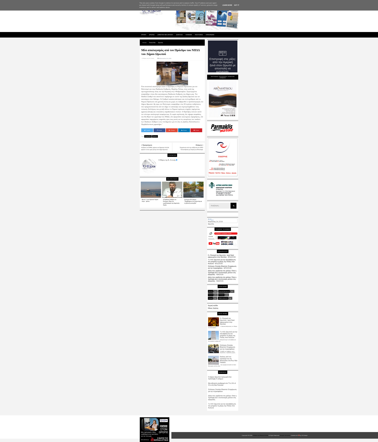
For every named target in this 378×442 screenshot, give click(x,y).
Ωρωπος (152, 34)
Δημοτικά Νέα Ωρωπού (224, 291)
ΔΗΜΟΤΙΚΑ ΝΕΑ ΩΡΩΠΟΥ (165, 34)
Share (160, 130)
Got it (236, 5)
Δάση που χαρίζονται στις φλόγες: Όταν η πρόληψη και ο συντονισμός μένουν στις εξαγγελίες (222, 272)
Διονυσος (179, 34)
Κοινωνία (211, 294)
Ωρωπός (155, 136)
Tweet (148, 130)
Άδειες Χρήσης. (213, 308)
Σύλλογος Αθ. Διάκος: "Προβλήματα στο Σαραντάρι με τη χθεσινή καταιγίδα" (193, 201)
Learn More (227, 5)
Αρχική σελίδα (213, 305)
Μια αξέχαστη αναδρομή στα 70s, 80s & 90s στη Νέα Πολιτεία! (222, 384)
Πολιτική (210, 298)
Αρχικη (143, 34)
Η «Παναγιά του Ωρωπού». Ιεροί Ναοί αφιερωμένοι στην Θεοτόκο (221, 256)
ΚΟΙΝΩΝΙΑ (189, 34)
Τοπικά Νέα (148, 136)
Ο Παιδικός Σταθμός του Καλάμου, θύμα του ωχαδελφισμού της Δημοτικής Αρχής (171, 202)
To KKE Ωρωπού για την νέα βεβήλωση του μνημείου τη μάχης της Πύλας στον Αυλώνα (222, 261)
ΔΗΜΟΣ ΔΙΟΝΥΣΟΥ (223, 298)
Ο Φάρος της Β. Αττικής (167, 160)
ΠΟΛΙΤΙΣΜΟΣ (199, 34)
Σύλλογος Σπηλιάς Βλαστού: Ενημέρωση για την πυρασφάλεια (222, 267)
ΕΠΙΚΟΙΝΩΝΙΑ (210, 34)
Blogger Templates (285, 435)
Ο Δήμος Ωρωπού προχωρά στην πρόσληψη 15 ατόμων (220, 378)
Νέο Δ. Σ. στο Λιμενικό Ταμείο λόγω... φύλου (150, 200)
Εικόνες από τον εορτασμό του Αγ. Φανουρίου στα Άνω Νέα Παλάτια (228, 359)
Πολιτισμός (221, 294)
